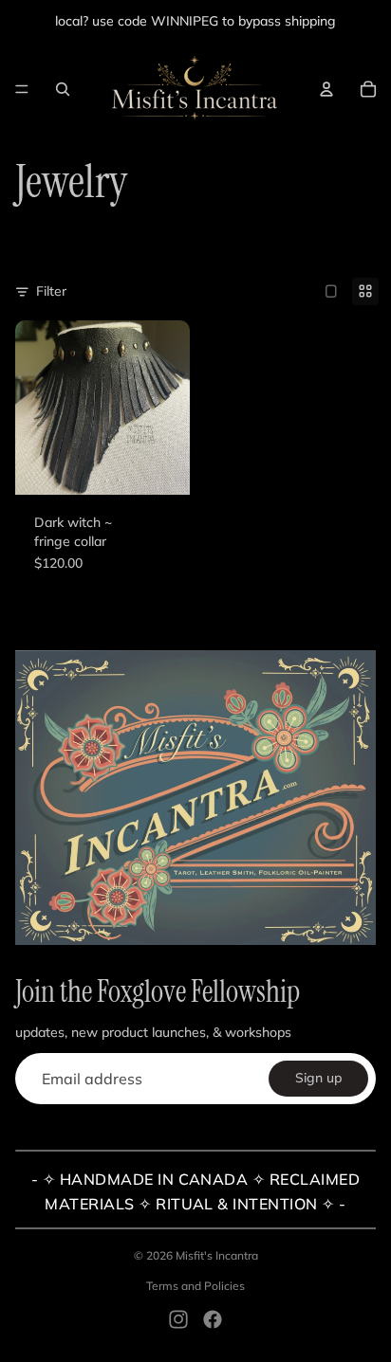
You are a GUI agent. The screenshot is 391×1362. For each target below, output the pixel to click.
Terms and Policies (195, 1286)
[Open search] (63, 89)
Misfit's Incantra (217, 1255)
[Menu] (22, 89)
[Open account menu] (326, 89)
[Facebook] (212, 1319)
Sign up (318, 1077)
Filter (51, 291)
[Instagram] (178, 1319)
